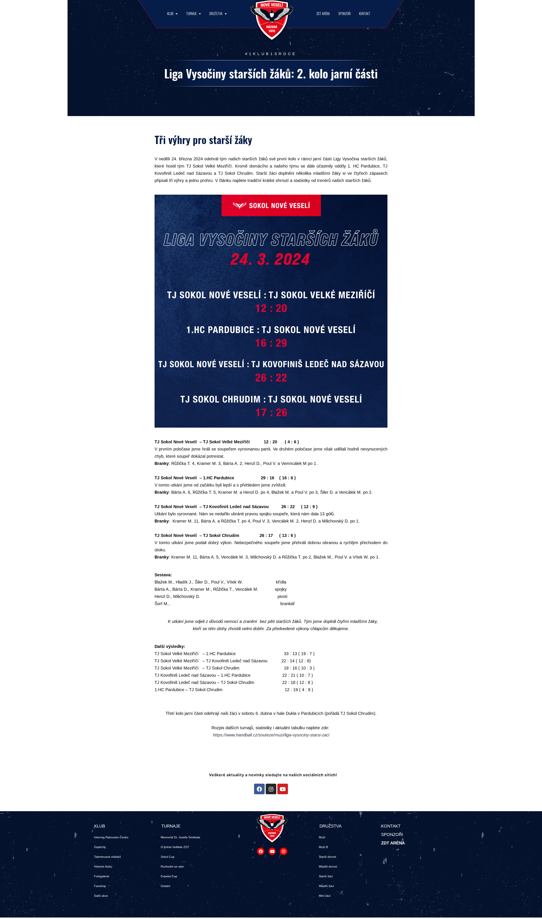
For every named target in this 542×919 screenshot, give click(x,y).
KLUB (170, 13)
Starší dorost (327, 856)
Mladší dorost (328, 866)
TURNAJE (191, 13)
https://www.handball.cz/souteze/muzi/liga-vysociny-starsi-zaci (271, 735)
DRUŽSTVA (216, 13)
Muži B (323, 847)
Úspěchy (100, 847)
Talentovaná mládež (107, 856)
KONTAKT (364, 13)
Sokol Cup (167, 856)
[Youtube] (282, 789)
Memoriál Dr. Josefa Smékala (180, 837)
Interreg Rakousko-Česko (111, 837)
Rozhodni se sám (172, 866)
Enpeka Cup (169, 876)
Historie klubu (103, 866)
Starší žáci (326, 876)
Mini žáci (324, 895)
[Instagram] (271, 789)
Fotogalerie (101, 876)
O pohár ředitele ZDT (175, 847)
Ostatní (165, 886)
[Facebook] (259, 789)
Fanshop (100, 886)
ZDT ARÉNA (323, 13)
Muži (322, 837)
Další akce (101, 895)
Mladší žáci (326, 886)
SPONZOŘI (344, 13)
